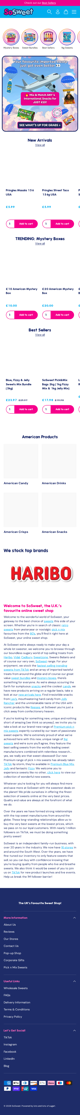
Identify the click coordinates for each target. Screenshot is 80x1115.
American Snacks (54, 532)
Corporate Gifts (14, 960)
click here (53, 772)
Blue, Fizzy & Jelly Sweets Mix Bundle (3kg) (18, 384)
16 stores (67, 847)
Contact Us (11, 946)
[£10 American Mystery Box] (22, 268)
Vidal (17, 657)
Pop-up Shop (12, 953)
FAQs (7, 995)
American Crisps (16, 532)
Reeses (35, 707)
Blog (6, 1066)
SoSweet (41, 661)
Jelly (6, 768)
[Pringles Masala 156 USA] (22, 169)
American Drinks (54, 483)
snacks (36, 686)
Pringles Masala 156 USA (20, 192)
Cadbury (26, 657)
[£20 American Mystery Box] (58, 268)
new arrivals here (29, 695)
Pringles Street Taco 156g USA (55, 192)
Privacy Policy (13, 1017)
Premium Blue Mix (62, 764)
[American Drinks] (59, 461)
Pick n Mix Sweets (15, 967)
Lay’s (14, 699)
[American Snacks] (59, 510)
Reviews (9, 932)
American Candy (16, 483)
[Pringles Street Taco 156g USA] (58, 169)
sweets (48, 621)
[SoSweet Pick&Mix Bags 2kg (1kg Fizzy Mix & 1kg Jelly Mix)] (58, 359)
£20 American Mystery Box (58, 291)
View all (40, 145)
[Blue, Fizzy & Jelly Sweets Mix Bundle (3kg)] (22, 359)
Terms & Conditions (17, 1009)
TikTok (8, 764)
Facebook (10, 1052)
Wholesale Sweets (16, 988)
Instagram (10, 1044)
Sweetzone (40, 657)
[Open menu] (74, 11)
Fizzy (31, 768)
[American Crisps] (21, 510)
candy (67, 686)
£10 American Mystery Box (21, 291)
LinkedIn (9, 1059)
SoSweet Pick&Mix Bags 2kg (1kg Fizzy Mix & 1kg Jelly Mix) (56, 384)
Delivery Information (17, 1002)
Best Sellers (49, 2)
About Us (10, 925)
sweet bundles (21, 678)
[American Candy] (21, 461)
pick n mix (58, 629)
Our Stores (11, 939)
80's (32, 633)
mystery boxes (46, 678)
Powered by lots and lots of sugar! (38, 1106)
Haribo (8, 657)
